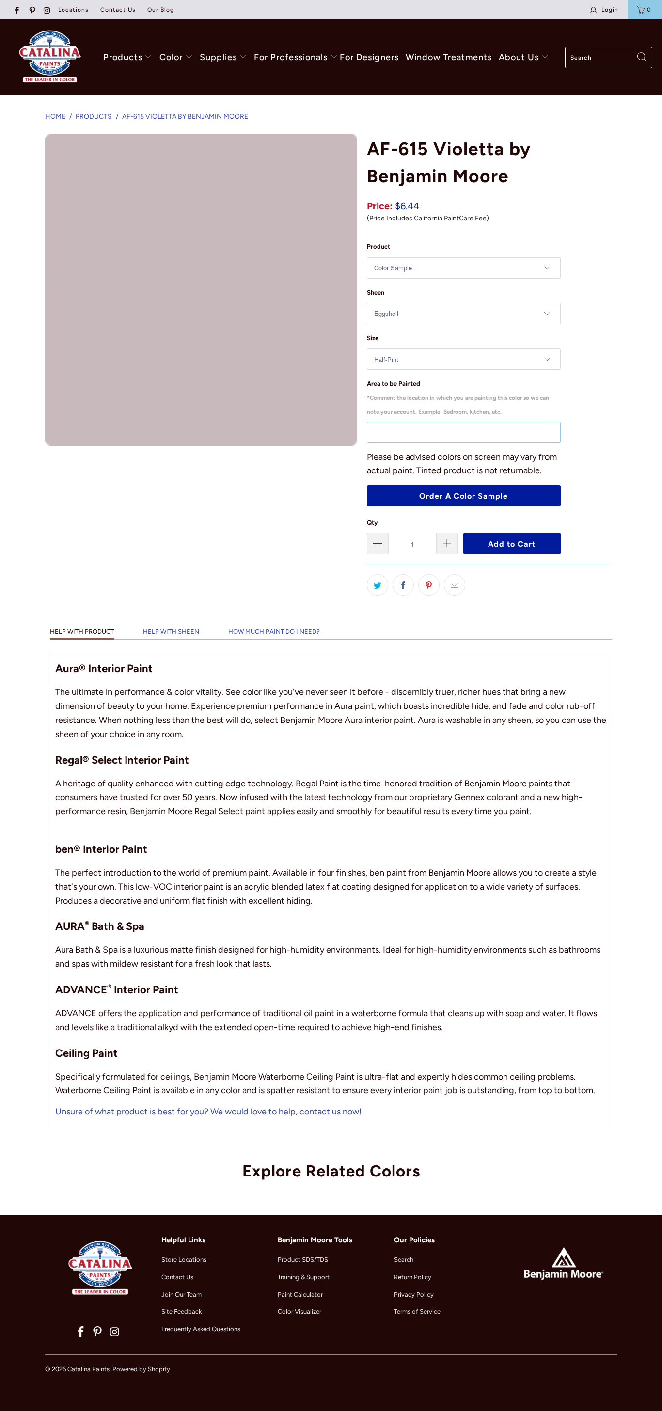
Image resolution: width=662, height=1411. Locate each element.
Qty (372, 522)
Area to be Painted (458, 397)
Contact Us (118, 9)
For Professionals (292, 57)
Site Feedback (181, 1311)
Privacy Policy (414, 1294)
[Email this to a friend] (454, 585)
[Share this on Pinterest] (429, 585)
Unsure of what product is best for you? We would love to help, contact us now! (208, 1111)
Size (372, 338)
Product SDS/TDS (303, 1259)
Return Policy (412, 1277)
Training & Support (304, 1277)
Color (171, 57)
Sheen (375, 292)
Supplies (218, 57)
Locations (73, 9)
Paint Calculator (300, 1294)
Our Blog (160, 9)
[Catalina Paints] (48, 57)
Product (378, 246)
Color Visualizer (299, 1311)
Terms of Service (417, 1311)
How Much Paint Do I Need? (274, 631)
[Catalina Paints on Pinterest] (31, 9)
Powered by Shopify (141, 1369)
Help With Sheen (171, 631)
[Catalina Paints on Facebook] (16, 9)
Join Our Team (181, 1294)
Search (403, 1259)
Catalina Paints (88, 1369)
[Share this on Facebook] (403, 585)
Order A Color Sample (463, 496)
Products (122, 57)
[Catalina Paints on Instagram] (47, 9)
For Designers (369, 57)
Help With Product (82, 631)
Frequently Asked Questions (200, 1329)
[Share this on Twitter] (377, 585)
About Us (520, 57)
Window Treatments (449, 57)
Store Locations (183, 1259)
